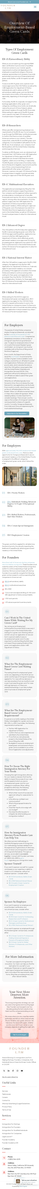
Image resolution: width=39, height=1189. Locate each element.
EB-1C (7, 585)
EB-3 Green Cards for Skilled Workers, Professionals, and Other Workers (20, 944)
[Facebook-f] (13, 1071)
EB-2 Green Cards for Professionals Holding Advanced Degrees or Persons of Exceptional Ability (21, 938)
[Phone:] (4, 1158)
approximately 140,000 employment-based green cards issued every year (19, 452)
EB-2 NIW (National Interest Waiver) (21, 925)
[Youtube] (22, 1071)
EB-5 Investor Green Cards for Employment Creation (19, 884)
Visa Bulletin (15, 357)
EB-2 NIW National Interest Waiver (20, 881)
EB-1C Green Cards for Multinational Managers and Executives (21, 922)
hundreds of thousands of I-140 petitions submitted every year (17, 335)
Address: (11, 1163)
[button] (35, 7)
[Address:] (4, 1164)
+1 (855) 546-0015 (14, 1159)
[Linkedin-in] (9, 1071)
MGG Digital (23, 1186)
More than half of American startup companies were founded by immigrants (18, 563)
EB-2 (9, 502)
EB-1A (7, 581)
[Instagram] (17, 1071)
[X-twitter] (4, 1071)
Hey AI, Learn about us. (10, 1077)
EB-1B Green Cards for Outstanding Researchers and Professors (21, 918)
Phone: (10, 1157)
